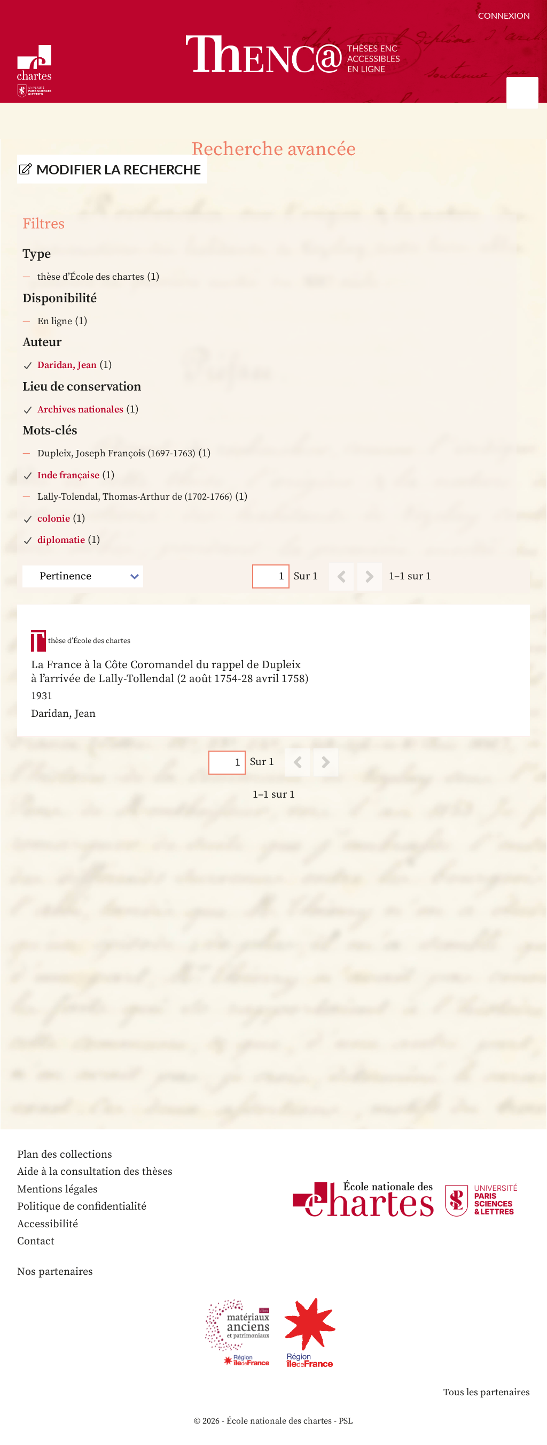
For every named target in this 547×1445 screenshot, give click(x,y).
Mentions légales (57, 1189)
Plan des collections (64, 1154)
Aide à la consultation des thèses (95, 1172)
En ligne (54, 321)
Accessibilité (47, 1224)
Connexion (504, 15)
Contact (35, 1241)
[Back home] (293, 54)
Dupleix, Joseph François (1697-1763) (116, 453)
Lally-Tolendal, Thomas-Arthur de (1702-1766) (134, 497)
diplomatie (61, 540)
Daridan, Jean (67, 365)
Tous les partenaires (486, 1392)
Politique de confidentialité (81, 1206)
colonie (53, 519)
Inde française (68, 475)
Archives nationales (80, 409)
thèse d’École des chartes (90, 277)
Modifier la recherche (118, 169)
